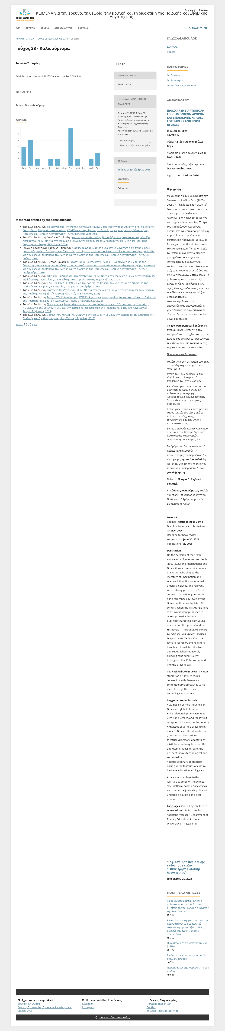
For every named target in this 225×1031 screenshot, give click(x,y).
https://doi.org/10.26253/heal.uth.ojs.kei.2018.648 (51, 76)
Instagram (88, 1007)
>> (35, 324)
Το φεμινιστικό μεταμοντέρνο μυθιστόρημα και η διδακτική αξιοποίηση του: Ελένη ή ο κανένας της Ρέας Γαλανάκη (188, 906)
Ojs (18, 28)
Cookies (151, 1007)
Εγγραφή (190, 10)
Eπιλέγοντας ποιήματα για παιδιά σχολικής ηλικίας (187, 957)
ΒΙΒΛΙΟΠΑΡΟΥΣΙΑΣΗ (58, 314)
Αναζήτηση (199, 28)
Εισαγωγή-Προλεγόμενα (61, 290)
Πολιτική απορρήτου (159, 1003)
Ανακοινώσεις (63, 28)
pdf (122, 64)
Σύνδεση (204, 10)
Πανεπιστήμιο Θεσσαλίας (114, 1017)
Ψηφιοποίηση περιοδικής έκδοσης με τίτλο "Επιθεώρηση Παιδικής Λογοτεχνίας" (186, 867)
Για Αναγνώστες (175, 75)
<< (17, 324)
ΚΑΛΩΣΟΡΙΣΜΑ (56, 283)
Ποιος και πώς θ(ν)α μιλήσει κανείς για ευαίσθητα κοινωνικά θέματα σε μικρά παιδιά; (98, 304)
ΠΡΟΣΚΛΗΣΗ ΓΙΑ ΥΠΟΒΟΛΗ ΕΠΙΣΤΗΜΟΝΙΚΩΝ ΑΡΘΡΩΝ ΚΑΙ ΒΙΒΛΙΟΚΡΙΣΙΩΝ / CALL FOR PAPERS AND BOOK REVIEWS (185, 118)
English (171, 52)
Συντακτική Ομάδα (29, 1003)
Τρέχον (30, 28)
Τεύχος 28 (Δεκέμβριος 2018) (52, 38)
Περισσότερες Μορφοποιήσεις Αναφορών (135, 143)
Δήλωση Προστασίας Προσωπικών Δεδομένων (45, 1007)
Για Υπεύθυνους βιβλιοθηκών (182, 85)
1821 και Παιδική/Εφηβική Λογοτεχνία (69, 276)
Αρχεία (44, 28)
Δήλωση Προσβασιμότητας (162, 1010)
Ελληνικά (172, 46)
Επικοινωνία (25, 1010)
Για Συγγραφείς (175, 80)
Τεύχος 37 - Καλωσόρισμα (62, 297)
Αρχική (20, 38)
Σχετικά (83, 28)
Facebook (87, 1003)
